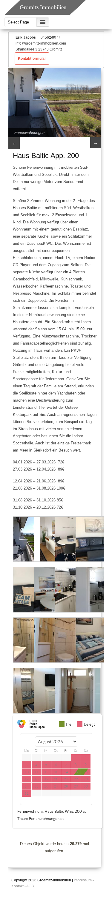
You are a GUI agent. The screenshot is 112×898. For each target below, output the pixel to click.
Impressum (83, 880)
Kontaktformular (32, 58)
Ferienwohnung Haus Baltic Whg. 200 (49, 811)
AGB (30, 886)
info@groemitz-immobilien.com (41, 43)
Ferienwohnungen (29, 132)
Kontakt (17, 886)
